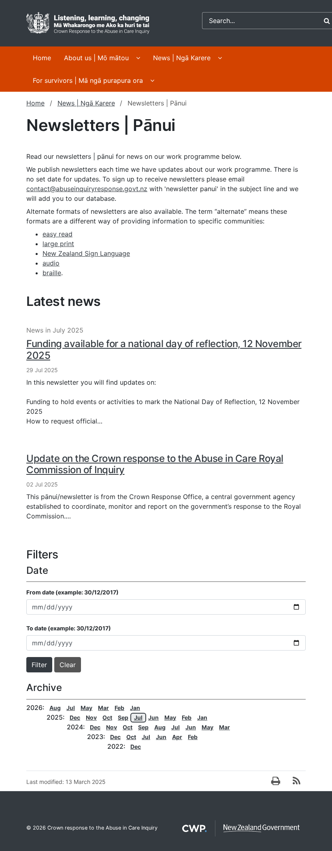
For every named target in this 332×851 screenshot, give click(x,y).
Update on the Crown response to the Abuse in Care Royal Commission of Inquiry (154, 464)
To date (68, 628)
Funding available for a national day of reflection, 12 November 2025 (164, 349)
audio (51, 263)
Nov (91, 717)
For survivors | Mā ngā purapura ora (88, 80)
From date (72, 592)
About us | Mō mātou (96, 58)
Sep (123, 717)
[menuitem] (41, 58)
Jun (153, 717)
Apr (177, 736)
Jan (135, 707)
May (86, 707)
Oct (107, 717)
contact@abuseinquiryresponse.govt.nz (86, 189)
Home (42, 58)
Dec (75, 717)
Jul (70, 707)
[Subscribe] (296, 781)
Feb (119, 707)
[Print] (275, 781)
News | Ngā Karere (182, 58)
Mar (103, 707)
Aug (55, 707)
